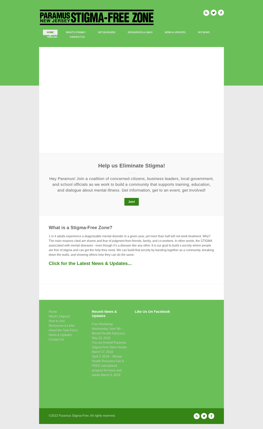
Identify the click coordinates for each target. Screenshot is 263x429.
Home (50, 32)
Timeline (52, 37)
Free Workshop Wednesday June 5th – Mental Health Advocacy (108, 328)
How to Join (57, 321)
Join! (131, 201)
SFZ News (204, 32)
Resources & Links (140, 32)
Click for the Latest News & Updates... (90, 263)
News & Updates (175, 32)
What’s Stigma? (76, 32)
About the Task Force (63, 330)
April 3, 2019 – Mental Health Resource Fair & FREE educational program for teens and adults (108, 366)
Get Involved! (107, 32)
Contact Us (77, 37)
